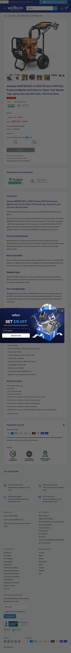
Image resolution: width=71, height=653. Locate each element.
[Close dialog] (62, 310)
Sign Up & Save (16, 335)
